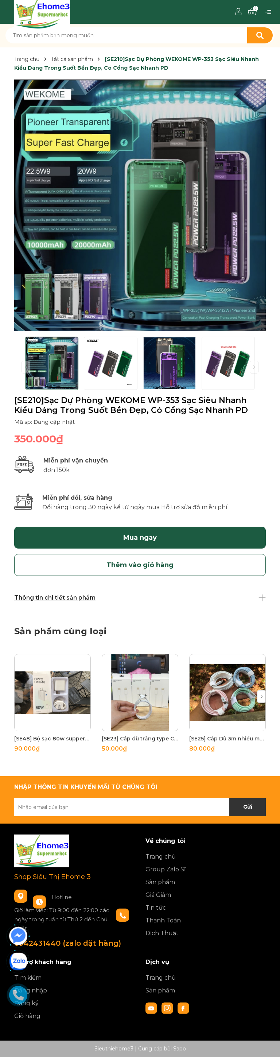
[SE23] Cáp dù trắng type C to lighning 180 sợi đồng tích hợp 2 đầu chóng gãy (140, 738)
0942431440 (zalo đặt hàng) (67, 943)
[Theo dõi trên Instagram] (168, 1007)
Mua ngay (140, 538)
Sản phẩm (160, 882)
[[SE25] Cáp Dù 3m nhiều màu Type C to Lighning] (227, 692)
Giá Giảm (158, 894)
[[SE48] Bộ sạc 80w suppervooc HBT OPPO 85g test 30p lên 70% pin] (52, 692)
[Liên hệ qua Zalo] (18, 961)
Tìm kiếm (28, 977)
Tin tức (155, 907)
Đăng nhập (30, 990)
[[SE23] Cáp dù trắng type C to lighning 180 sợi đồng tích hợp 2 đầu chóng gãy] (140, 692)
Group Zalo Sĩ (165, 869)
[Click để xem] (140, 205)
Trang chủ (160, 856)
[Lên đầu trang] (267, 1044)
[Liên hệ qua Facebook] (18, 936)
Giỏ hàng (27, 1016)
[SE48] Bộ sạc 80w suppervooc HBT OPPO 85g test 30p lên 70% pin (52, 738)
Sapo (179, 1048)
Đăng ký (26, 1003)
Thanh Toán (163, 920)
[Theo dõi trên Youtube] (152, 1007)
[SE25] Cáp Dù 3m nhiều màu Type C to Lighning (227, 738)
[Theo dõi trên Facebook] (183, 1007)
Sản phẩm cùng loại (60, 631)
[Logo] (42, 11)
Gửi (247, 807)
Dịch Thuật (162, 933)
